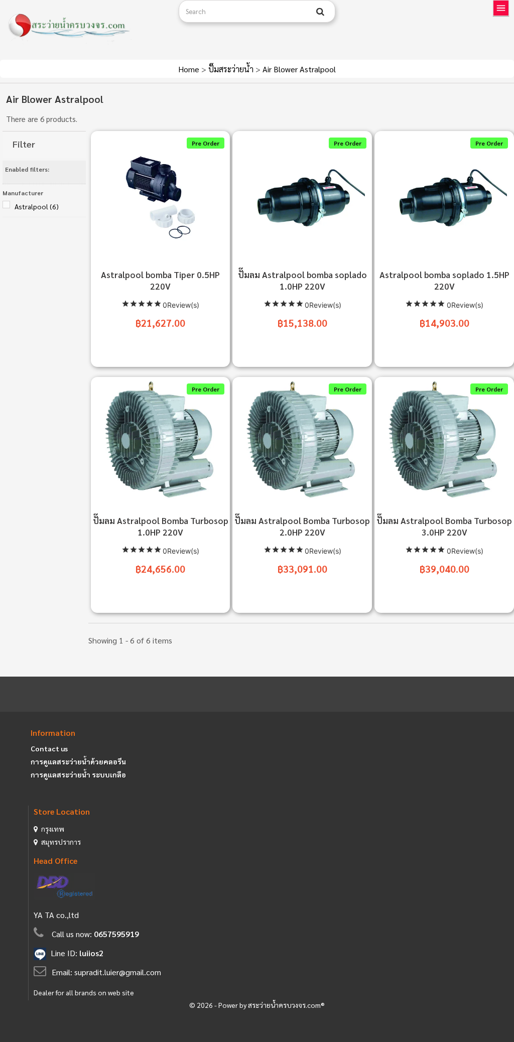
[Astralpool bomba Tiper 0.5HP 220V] (160, 195)
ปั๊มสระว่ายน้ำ (231, 69)
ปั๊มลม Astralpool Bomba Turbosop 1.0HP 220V (160, 526)
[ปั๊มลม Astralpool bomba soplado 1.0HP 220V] (302, 195)
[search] (320, 12)
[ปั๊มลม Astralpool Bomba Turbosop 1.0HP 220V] (160, 441)
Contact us (49, 748)
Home (189, 69)
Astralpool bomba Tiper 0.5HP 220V (160, 280)
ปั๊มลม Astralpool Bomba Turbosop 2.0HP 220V (302, 526)
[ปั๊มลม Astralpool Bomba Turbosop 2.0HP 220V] (302, 441)
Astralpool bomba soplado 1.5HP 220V (444, 280)
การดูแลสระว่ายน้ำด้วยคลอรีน (78, 761)
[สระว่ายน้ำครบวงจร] (86, 26)
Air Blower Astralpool (299, 69)
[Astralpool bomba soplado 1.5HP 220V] (444, 195)
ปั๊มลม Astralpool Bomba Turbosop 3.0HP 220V (444, 526)
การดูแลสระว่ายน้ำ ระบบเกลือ (78, 774)
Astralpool (37, 206)
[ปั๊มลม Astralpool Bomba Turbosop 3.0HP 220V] (444, 441)
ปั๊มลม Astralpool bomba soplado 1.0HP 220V (302, 280)
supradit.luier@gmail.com (117, 972)
